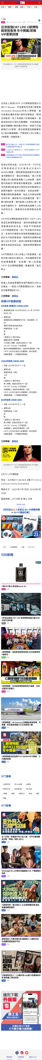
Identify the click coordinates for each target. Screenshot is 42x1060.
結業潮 (28, 784)
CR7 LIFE (32, 547)
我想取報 (21, 1057)
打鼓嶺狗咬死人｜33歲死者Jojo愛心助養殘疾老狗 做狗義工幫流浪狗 (21, 976)
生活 (3, 22)
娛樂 (3, 876)
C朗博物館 (13, 547)
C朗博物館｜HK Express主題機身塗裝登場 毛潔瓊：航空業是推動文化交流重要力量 (21, 723)
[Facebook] (17, 1052)
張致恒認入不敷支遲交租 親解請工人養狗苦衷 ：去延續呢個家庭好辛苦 (21, 940)
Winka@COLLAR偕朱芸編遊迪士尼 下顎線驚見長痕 (21, 872)
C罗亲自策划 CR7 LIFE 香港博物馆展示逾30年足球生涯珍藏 (21, 619)
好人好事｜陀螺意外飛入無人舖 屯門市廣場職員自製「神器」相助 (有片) (21, 838)
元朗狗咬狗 (6, 784)
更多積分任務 (32, 1039)
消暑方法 (22, 793)
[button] (2, 3)
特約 (3, 623)
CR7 (4, 547)
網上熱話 (29, 789)
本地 (3, 728)
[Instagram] (21, 1052)
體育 (3, 657)
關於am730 (32, 1057)
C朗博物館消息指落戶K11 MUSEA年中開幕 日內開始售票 (21, 757)
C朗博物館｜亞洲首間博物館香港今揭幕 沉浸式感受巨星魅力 (21, 687)
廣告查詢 (9, 1057)
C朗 (23, 547)
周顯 (4, 798)
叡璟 (13, 793)
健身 (30, 793)
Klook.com (21, 504)
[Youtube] (26, 1052)
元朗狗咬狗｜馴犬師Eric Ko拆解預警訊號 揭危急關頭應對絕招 (20, 906)
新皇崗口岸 (6, 789)
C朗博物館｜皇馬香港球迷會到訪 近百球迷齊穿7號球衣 (21, 653)
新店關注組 (18, 789)
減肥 (37, 793)
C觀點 (5, 793)
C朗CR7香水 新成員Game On (14, 586)
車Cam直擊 (18, 784)
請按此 (15, 277)
